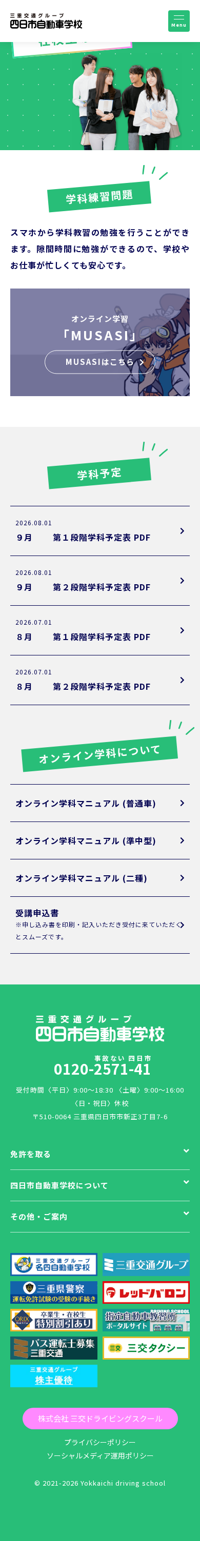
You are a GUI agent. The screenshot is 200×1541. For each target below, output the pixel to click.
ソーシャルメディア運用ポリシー (100, 1455)
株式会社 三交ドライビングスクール (100, 1418)
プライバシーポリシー (100, 1442)
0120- (102, 1065)
